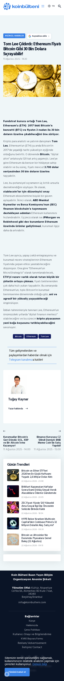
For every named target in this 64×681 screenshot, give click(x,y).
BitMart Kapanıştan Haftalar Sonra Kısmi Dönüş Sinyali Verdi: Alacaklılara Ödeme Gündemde (39, 490)
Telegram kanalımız (21, 359)
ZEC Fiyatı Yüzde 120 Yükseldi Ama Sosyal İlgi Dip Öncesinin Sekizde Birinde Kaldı (37, 506)
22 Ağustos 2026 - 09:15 (32, 545)
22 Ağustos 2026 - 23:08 (32, 481)
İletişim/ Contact (32, 647)
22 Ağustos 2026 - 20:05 (32, 497)
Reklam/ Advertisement (32, 643)
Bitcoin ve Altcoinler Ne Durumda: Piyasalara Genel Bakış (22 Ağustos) (36, 538)
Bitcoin (18, 336)
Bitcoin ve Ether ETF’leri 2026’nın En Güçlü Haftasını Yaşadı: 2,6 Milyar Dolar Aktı (36, 473)
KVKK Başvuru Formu (32, 639)
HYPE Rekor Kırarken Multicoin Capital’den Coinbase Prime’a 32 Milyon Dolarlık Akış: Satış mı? (39, 522)
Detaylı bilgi (39, 664)
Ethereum (31, 336)
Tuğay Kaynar (18, 399)
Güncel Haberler (15, 35)
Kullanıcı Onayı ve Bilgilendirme (32, 634)
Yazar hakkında (15, 408)
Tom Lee (45, 336)
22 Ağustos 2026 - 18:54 (32, 513)
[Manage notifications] (6, 674)
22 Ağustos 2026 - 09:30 (32, 529)
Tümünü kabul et (17, 672)
